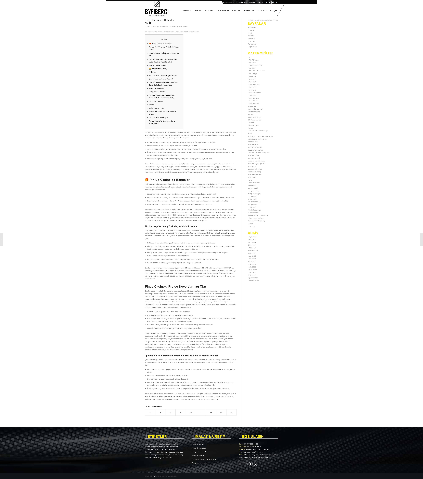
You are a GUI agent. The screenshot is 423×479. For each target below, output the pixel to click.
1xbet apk (251, 79)
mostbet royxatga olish (256, 163)
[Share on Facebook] (150, 412)
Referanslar (252, 44)
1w (249, 57)
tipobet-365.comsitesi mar (258, 215)
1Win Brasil (252, 63)
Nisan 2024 (252, 239)
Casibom (251, 122)
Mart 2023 (252, 258)
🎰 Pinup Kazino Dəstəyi (158, 69)
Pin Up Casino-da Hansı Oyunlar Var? (163, 75)
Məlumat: (152, 72)
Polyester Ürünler (198, 444)
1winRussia (252, 76)
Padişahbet (252, 185)
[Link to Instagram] (273, 2)
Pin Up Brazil (252, 196)
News (250, 180)
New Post (251, 177)
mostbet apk (252, 142)
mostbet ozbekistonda (256, 161)
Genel (250, 133)
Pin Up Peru (252, 204)
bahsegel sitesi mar (255, 109)
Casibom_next (253, 125)
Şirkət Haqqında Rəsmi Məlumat (161, 79)
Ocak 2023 (252, 264)
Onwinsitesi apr (254, 183)
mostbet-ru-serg (254, 172)
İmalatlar (251, 35)
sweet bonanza (253, 213)
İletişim (250, 33)
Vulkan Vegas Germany (256, 221)
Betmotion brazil (254, 112)
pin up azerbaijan (267, 20)
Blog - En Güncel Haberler (159, 20)
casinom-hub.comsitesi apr (258, 131)
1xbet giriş (252, 90)
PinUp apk (251, 207)
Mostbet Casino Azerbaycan (258, 152)
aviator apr (252, 106)
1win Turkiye (252, 73)
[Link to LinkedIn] (276, 2)
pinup (227, 233)
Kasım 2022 (252, 269)
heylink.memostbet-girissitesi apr (260, 136)
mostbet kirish (253, 155)
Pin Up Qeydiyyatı (156, 101)
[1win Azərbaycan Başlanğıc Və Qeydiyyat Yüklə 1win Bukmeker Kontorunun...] (1, 239)
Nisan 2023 (252, 256)
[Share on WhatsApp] (170, 412)
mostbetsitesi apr (254, 174)
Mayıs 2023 (252, 253)
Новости (251, 226)
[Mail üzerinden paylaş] (231, 412)
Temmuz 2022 (253, 280)
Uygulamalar (252, 46)
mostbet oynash (254, 158)
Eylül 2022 (252, 275)
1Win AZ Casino (253, 60)
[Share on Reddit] (221, 412)
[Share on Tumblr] (201, 412)
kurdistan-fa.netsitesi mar (257, 139)
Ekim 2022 (252, 272)
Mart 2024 (252, 242)
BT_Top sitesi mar (255, 120)
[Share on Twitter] (160, 412)
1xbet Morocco (253, 98)
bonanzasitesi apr (254, 117)
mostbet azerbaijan (255, 150)
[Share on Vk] (211, 412)
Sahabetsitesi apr (254, 210)
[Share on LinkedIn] (191, 412)
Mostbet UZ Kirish (255, 169)
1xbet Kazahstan (254, 92)
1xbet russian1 (253, 103)
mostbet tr (252, 166)
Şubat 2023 (252, 261)
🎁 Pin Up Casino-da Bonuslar (160, 43)
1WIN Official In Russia (256, 71)
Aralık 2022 (252, 267)
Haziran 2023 (253, 250)
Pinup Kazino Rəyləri (156, 88)
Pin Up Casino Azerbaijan (158, 117)
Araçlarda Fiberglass (199, 448)
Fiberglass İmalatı (198, 456)
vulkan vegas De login (256, 218)
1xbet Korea (252, 95)
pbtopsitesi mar (254, 191)
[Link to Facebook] (266, 2)
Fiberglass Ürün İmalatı (199, 452)
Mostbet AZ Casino (255, 147)
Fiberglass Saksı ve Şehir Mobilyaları (204, 459)
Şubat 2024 (252, 245)
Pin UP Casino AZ (254, 202)
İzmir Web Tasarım (171, 476)
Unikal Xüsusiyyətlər (156, 108)
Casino (250, 128)
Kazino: (151, 104)
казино (250, 223)
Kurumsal (251, 38)
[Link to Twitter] (269, 2)
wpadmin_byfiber (182, 27)
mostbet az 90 (253, 144)
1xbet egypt (252, 87)
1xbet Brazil (252, 82)
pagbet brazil (253, 188)
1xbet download (254, 84)
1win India (251, 68)
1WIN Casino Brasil (255, 65)
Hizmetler (251, 30)
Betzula (250, 114)
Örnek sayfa (252, 41)
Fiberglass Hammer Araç (200, 463)
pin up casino (252, 199)
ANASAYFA (252, 27)
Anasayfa (258, 20)
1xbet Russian (253, 101)
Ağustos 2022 (253, 278)
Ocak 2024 (252, 248)
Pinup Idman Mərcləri (157, 92)
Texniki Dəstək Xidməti (157, 65)
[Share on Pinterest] (181, 412)
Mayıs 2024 (252, 237)
